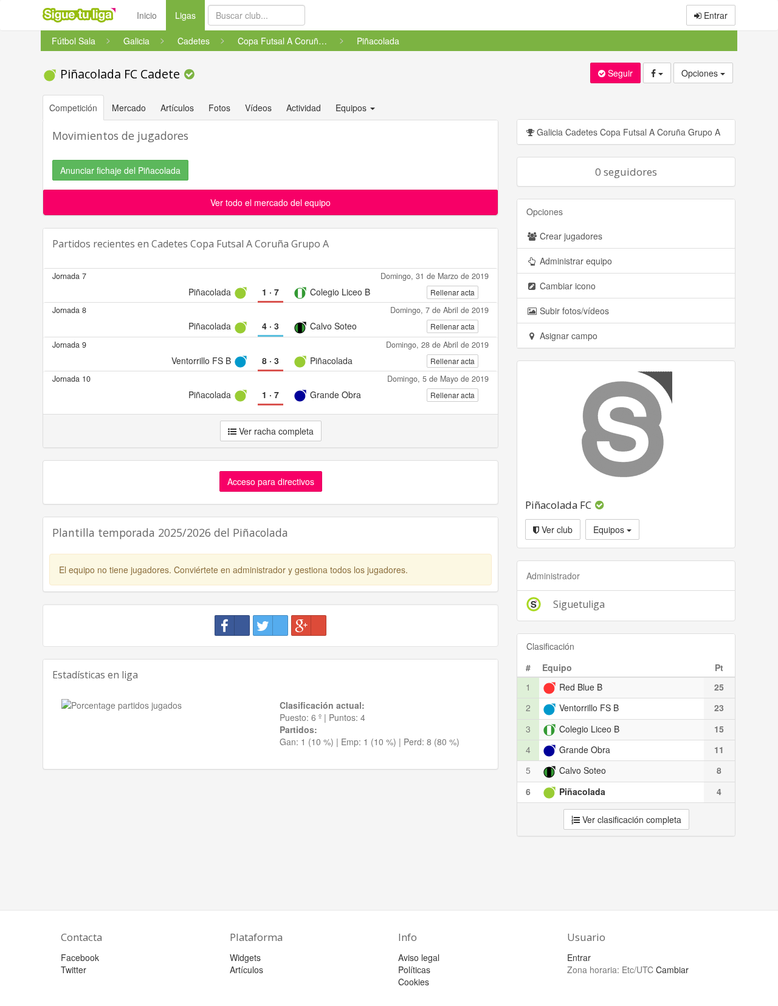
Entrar (714, 15)
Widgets (245, 957)
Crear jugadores (569, 236)
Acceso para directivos (270, 481)
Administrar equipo (574, 261)
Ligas (190, 15)
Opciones (700, 73)
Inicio (147, 15)
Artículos (177, 108)
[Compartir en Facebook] (232, 625)
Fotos (219, 108)
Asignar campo (567, 335)
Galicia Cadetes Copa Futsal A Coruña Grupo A (627, 132)
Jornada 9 (69, 344)
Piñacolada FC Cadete (120, 74)
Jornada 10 (71, 378)
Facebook (80, 957)
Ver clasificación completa (630, 819)
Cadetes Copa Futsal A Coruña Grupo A (240, 243)
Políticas (414, 969)
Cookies (413, 982)
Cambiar (672, 969)
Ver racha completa (275, 431)
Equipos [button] (352, 108)
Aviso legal (418, 957)
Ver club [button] (556, 529)
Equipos (610, 529)
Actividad (303, 108)
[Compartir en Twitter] (270, 625)
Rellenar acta (452, 292)
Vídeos (258, 108)
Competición (73, 108)
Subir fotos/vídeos (573, 311)
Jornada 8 (69, 310)
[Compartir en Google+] (308, 625)
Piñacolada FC (558, 505)
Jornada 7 (69, 275)
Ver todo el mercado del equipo (270, 202)
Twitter (73, 969)
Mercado (129, 108)
